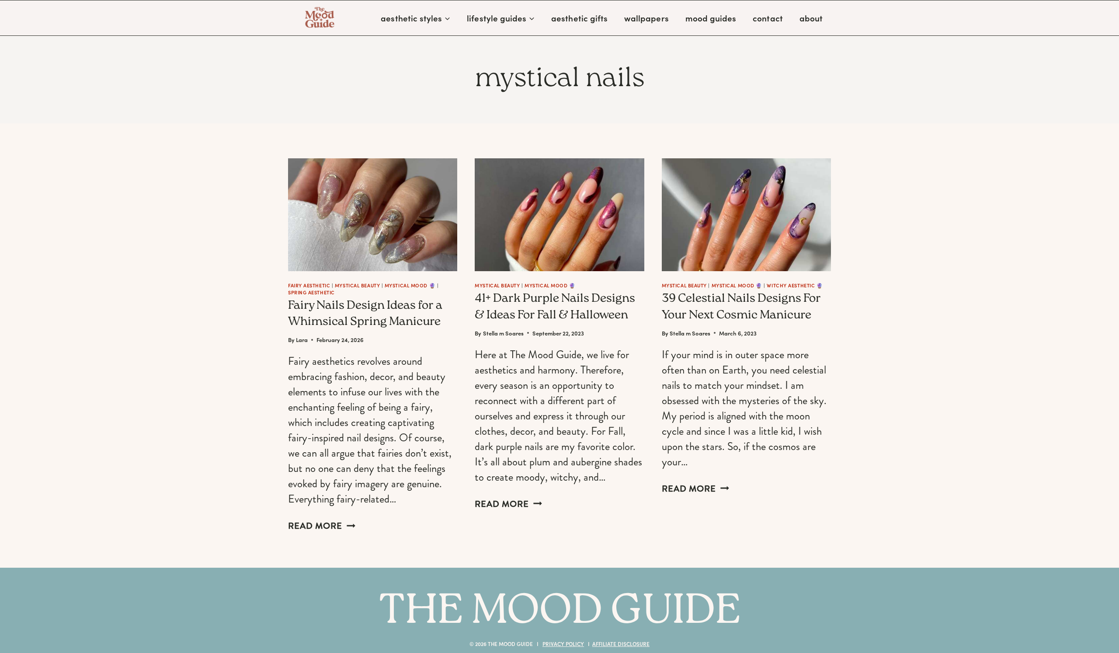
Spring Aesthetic (311, 292)
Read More (321, 526)
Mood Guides (711, 18)
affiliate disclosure (621, 643)
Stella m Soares (503, 333)
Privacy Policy (563, 643)
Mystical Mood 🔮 (410, 285)
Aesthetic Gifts (579, 18)
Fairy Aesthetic (309, 285)
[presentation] (372, 214)
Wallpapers (646, 18)
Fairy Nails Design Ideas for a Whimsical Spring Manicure (365, 314)
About (811, 18)
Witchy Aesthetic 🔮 (795, 285)
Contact (767, 18)
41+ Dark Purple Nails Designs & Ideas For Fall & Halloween (555, 307)
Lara (302, 339)
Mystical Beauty (357, 285)
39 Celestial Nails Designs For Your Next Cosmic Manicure (741, 307)
